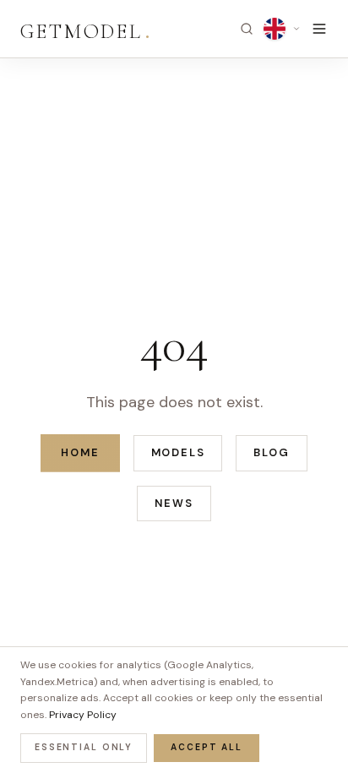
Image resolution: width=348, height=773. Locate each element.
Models (178, 452)
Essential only (84, 747)
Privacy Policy (83, 714)
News (174, 503)
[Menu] (319, 28)
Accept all (206, 747)
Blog (271, 452)
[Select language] (282, 28)
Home (80, 452)
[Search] (246, 28)
